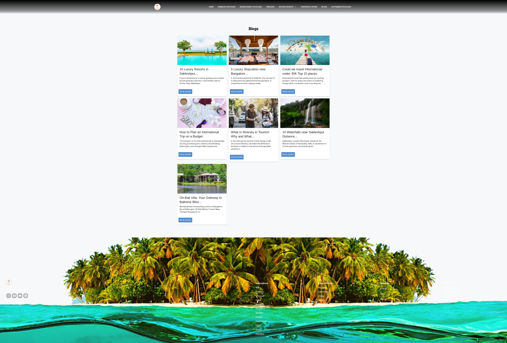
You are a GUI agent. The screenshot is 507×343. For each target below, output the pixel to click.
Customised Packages (341, 7)
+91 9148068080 (451, 292)
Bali (257, 287)
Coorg (321, 296)
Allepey (321, 300)
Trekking (270, 7)
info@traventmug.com (453, 287)
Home (211, 7)
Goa (382, 294)
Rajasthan (385, 304)
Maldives (260, 292)
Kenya (259, 330)
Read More (185, 91)
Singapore (260, 309)
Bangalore (323, 304)
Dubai (258, 300)
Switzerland (261, 321)
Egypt (258, 325)
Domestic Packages (227, 7)
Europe (259, 317)
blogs (324, 7)
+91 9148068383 (451, 296)
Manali (383, 299)
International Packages (251, 7)
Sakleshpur (323, 292)
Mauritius (260, 334)
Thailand (260, 296)
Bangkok (260, 304)
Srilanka (259, 313)
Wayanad (322, 287)
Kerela (383, 288)
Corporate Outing (309, 7)
